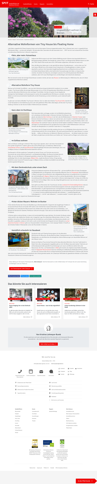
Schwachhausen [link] (18, 430)
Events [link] (35, 4)
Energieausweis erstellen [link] (72, 425)
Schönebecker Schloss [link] (14, 147)
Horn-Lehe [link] (17, 418)
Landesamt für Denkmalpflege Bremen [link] (72, 185)
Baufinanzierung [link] (69, 420)
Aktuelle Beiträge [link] (53, 411)
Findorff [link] (16, 413)
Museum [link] (56, 78)
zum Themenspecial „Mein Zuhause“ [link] (20, 268)
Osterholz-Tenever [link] (77, 117)
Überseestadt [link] (35, 122)
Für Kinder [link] (34, 413)
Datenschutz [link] (32, 467)
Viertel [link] (16, 432)
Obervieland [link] (18, 427)
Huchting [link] (17, 420)
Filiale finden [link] (69, 427)
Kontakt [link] (52, 467)
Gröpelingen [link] (18, 416)
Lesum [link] (16, 423)
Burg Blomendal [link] (29, 147)
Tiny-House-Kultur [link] (60, 101)
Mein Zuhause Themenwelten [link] (72, 413)
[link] (95, 15)
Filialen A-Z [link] (46, 467)
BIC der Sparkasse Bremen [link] (61, 467)
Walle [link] (57, 248)
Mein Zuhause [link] (69, 409)
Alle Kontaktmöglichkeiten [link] (57, 363)
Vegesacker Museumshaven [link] (43, 249)
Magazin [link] (42, 4)
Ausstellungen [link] (35, 416)
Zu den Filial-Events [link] (84, 481)
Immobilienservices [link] (70, 416)
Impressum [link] (39, 467)
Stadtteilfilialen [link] (27, 4)
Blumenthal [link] (17, 411)
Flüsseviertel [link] (75, 172)
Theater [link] (34, 420)
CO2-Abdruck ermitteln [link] (71, 423)
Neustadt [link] (17, 425)
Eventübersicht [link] (35, 411)
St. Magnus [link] (46, 176)
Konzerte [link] (34, 418)
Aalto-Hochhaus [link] (47, 117)
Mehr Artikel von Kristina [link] (47, 344)
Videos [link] (67, 418)
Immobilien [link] (50, 4)
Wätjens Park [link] (34, 158)
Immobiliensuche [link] (70, 411)
